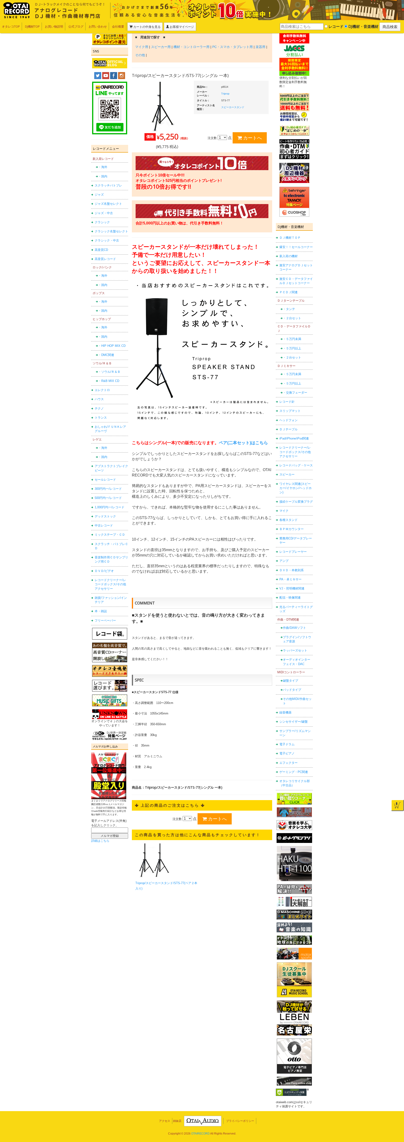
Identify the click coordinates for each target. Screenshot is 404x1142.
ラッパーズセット (295, 650)
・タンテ (289, 309)
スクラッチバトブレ (108, 185)
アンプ (284, 561)
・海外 (102, 167)
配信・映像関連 (290, 597)
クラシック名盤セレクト (111, 231)
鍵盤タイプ (290, 680)
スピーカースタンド (232, 107)
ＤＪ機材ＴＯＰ (290, 237)
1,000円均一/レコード (109, 507)
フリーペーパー (105, 620)
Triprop (225, 93)
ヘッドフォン (288, 420)
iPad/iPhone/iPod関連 (294, 438)
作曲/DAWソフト (294, 628)
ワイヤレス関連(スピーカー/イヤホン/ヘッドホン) (295, 488)
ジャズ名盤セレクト (108, 203)
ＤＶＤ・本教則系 (291, 570)
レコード (335, 26)
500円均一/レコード (108, 498)
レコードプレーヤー (293, 551)
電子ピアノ (287, 753)
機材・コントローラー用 (191, 47)
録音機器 (285, 712)
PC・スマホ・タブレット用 (232, 47)
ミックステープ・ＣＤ (110, 534)
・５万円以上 (292, 348)
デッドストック (105, 516)
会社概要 (118, 26)
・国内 (102, 176)
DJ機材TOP (32, 26)
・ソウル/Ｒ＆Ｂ (109, 371)
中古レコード (104, 525)
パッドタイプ (292, 690)
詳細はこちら (100, 840)
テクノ (99, 408)
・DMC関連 (106, 355)
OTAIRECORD (200, 1133)
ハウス (99, 399)
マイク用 (141, 47)
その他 (140, 55)
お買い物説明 (54, 26)
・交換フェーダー (295, 392)
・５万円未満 (292, 339)
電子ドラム (287, 744)
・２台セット (292, 318)
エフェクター (288, 763)
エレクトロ (102, 390)
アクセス (164, 1121)
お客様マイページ (181, 27)
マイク (284, 510)
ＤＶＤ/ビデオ (104, 571)
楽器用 (260, 47)
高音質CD (101, 250)
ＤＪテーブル (288, 429)
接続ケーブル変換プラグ (296, 501)
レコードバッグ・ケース (296, 465)
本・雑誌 (101, 611)
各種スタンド (288, 520)
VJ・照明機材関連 (291, 588)
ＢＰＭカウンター (291, 529)
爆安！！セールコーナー (296, 247)
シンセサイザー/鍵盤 (293, 721)
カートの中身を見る (147, 27)
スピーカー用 (161, 47)
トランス (101, 417)
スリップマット (290, 411)
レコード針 (287, 401)
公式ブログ (75, 26)
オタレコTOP (11, 26)
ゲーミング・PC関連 (293, 772)
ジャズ (99, 194)
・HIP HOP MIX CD (112, 346)
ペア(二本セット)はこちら (243, 442)
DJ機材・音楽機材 (363, 26)
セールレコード (105, 479)
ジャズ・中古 (104, 213)
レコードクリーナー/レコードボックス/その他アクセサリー (110, 584)
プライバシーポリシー (240, 1121)
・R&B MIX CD (108, 381)
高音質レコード (105, 259)
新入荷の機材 (288, 256)
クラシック (102, 222)
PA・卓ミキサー (290, 579)
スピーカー (287, 474)
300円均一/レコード (108, 488)
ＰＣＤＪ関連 (288, 292)
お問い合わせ (98, 26)
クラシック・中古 (107, 240)
